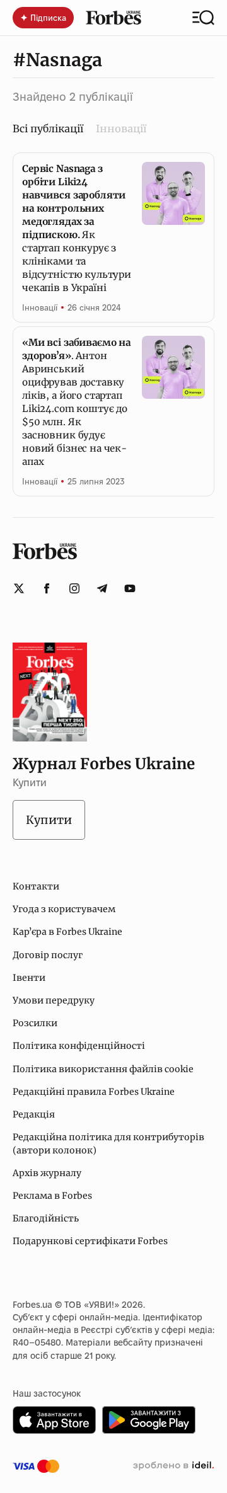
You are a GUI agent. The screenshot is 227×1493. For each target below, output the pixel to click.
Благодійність (46, 1218)
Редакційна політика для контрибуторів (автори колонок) (108, 1143)
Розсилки (35, 1023)
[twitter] (19, 588)
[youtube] (130, 588)
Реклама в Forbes (52, 1195)
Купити (49, 820)
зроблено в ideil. (173, 1466)
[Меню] (203, 17)
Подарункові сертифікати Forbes (90, 1241)
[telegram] (102, 588)
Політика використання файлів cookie (103, 1069)
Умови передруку (54, 1000)
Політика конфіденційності (79, 1045)
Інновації (121, 128)
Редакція (34, 1114)
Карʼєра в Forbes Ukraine (67, 931)
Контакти (36, 886)
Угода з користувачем (64, 909)
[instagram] (74, 588)
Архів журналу (47, 1173)
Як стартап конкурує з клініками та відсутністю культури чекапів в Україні (76, 228)
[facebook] (47, 588)
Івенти (29, 977)
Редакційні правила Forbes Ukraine (94, 1091)
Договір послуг (48, 955)
